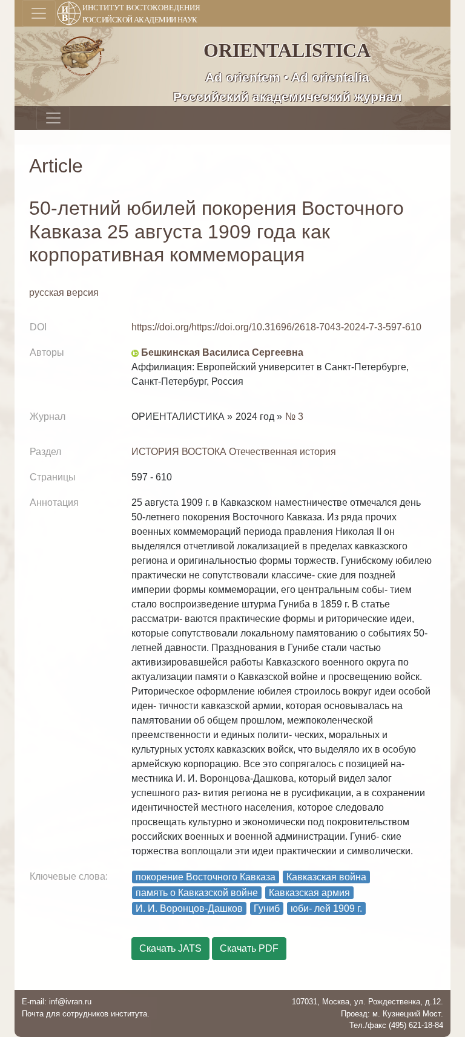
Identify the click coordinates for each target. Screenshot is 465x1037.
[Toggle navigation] (39, 13)
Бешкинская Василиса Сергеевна (222, 352)
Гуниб (267, 908)
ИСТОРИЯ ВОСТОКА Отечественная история (233, 452)
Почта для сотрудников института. (86, 1013)
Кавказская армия (309, 893)
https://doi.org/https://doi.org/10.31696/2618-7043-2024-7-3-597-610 (276, 327)
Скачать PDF (249, 948)
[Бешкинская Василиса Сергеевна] (135, 352)
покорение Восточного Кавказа (205, 877)
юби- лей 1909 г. (326, 908)
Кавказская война (326, 877)
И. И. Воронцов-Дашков (189, 908)
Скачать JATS (170, 948)
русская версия (64, 292)
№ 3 (294, 416)
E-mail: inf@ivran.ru (56, 1001)
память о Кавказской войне (197, 893)
